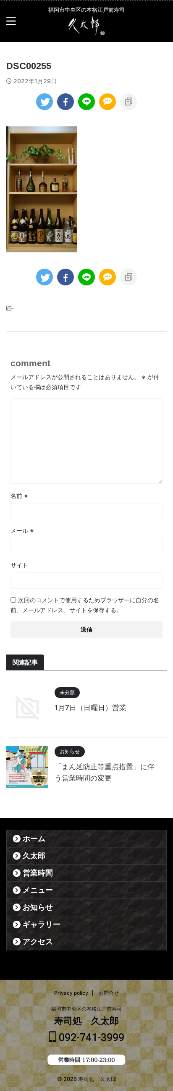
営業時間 (38, 873)
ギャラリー (41, 924)
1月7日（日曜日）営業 (90, 707)
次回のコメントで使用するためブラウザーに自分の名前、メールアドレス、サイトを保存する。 (84, 605)
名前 (19, 495)
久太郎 (34, 856)
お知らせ (38, 907)
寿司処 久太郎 (86, 1021)
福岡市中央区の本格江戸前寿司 (86, 1009)
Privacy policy (71, 993)
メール (22, 530)
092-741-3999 (90, 1038)
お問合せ (109, 993)
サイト (19, 565)
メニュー (38, 890)
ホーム (34, 838)
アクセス (38, 941)
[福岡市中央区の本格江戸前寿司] (86, 29)
